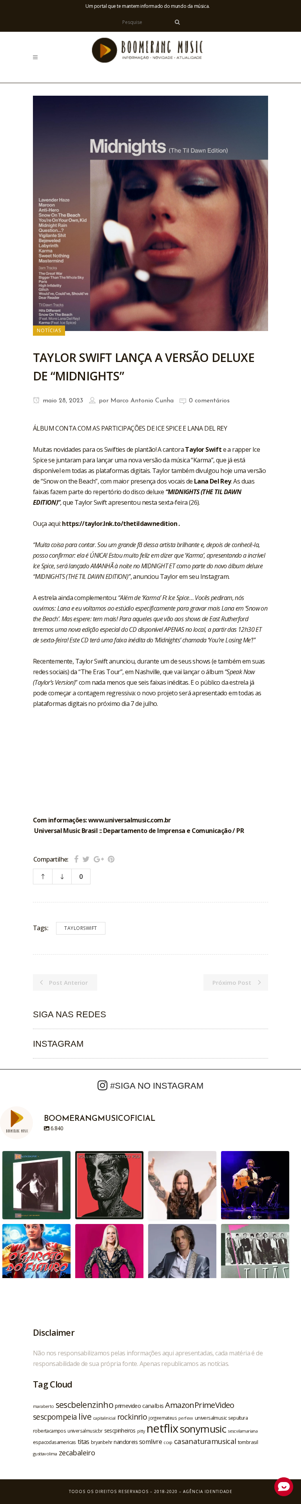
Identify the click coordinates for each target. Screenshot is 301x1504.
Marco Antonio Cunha (142, 401)
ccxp (167, 1442)
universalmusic (211, 1417)
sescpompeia (55, 1417)
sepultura (238, 1418)
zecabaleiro (77, 1452)
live (84, 1416)
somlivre (150, 1441)
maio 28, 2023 (62, 401)
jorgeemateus (163, 1418)
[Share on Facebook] (76, 859)
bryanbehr (101, 1442)
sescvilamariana (242, 1431)
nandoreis (126, 1442)
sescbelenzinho (85, 1404)
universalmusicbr (84, 1431)
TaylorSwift (80, 928)
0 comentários (209, 401)
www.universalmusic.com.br (129, 820)
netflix (162, 1428)
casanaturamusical (205, 1441)
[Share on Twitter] (86, 859)
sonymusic (203, 1429)
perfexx (185, 1418)
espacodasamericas (54, 1442)
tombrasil (248, 1442)
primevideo (128, 1405)
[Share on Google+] (99, 859)
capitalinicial (104, 1418)
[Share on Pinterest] (111, 859)
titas (83, 1441)
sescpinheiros (120, 1430)
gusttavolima (45, 1454)
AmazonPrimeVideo (199, 1404)
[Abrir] (36, 1185)
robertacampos (49, 1430)
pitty (141, 1431)
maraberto (43, 1406)
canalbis (152, 1405)
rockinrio (132, 1416)
